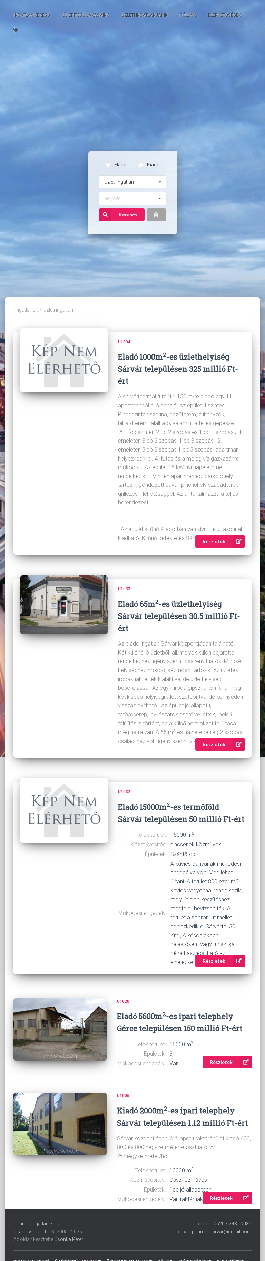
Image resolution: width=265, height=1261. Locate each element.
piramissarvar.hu (31, 1231)
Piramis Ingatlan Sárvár (38, 1223)
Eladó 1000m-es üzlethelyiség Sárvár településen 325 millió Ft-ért (178, 369)
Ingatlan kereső (32, 15)
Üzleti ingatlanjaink (144, 15)
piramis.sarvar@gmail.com (222, 1231)
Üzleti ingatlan (58, 310)
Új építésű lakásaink (85, 15)
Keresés (128, 214)
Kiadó (153, 164)
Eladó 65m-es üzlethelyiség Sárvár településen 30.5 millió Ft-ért (179, 616)
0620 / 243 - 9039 (233, 1223)
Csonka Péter (68, 1239)
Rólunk (188, 15)
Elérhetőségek (224, 15)
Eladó (120, 164)
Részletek (214, 541)
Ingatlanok (26, 310)
